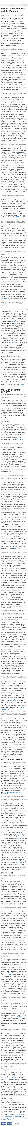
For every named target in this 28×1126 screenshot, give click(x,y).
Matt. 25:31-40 (20, 862)
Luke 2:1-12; (16, 217)
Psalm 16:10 (11, 342)
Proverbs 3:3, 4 (16, 1077)
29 (7, 794)
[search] (26, 2)
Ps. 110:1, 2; (21, 707)
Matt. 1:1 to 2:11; (22, 154)
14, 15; (18, 792)
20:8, (14, 792)
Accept (4, 1123)
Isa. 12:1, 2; (15, 463)
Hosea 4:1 (8, 909)
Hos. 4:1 (21, 947)
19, (6, 794)
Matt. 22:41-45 (5, 709)
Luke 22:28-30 (5, 298)
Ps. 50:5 (18, 849)
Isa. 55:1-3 (17, 548)
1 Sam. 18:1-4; (9, 792)
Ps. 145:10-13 (19, 439)
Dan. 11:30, (17, 905)
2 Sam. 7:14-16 (5, 510)
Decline (10, 1123)
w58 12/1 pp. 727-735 (11, 5)
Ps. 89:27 (24, 990)
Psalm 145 (6, 420)
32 (21, 905)
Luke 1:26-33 (19, 189)
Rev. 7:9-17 (21, 836)
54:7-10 (20, 463)
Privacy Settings (7, 1119)
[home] (2, 1)
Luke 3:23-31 (4, 155)
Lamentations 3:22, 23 (8, 535)
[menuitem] (2, 1)
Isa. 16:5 (12, 700)
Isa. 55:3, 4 (9, 974)
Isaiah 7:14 (22, 200)
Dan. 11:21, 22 (14, 321)
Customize (17, 1123)
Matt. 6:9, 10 (17, 1017)
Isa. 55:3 (11, 26)
